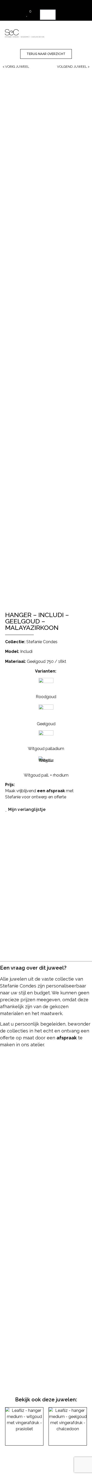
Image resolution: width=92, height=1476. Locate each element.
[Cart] (48, 14)
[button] (79, 31)
